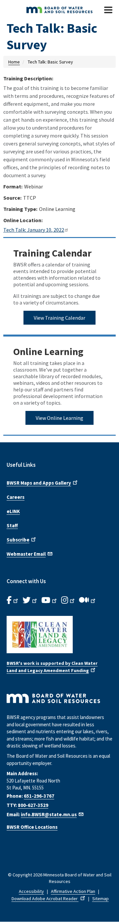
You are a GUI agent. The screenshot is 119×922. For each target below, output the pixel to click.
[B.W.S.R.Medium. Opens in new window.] (88, 600)
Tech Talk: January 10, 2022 (33, 229)
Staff (12, 525)
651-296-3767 (39, 796)
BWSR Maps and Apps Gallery (39, 483)
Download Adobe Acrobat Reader (45, 899)
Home (14, 62)
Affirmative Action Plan (73, 891)
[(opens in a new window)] (59, 634)
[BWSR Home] (56, 10)
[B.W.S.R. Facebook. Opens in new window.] (13, 600)
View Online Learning (59, 418)
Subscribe (18, 540)
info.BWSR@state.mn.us (49, 814)
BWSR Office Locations (32, 827)
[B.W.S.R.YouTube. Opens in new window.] (49, 600)
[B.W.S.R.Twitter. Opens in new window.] (30, 600)
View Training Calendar (59, 317)
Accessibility (31, 891)
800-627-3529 (33, 805)
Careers (15, 497)
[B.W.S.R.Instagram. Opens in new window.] (68, 600)
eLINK (13, 511)
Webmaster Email (26, 554)
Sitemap (100, 899)
